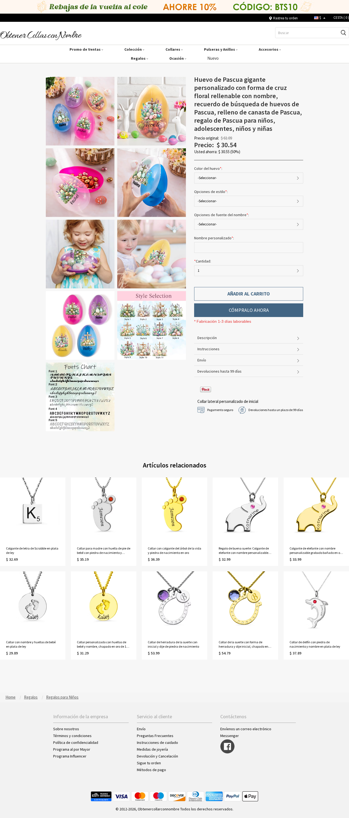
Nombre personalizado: (214, 238)
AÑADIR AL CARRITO (248, 294)
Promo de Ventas (85, 49)
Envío (141, 728)
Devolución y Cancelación (157, 756)
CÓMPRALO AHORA (249, 310)
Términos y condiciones (72, 735)
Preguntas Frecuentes (155, 735)
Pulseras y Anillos (220, 49)
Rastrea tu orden (285, 18)
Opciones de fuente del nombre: (222, 214)
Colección (133, 49)
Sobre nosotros (66, 728)
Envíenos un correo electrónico (245, 728)
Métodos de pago (151, 769)
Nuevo (213, 58)
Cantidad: (202, 261)
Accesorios (269, 49)
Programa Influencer (69, 756)
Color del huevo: (208, 168)
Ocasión (177, 58)
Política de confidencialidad (75, 742)
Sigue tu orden (149, 762)
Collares (173, 49)
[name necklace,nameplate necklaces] (41, 35)
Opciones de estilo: (211, 191)
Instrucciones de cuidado (157, 742)
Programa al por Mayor (72, 749)
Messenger (229, 735)
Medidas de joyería (152, 749)
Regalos (138, 58)
